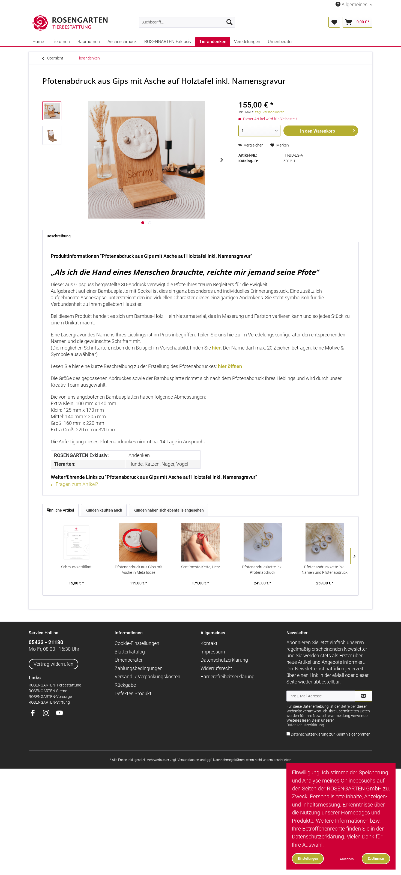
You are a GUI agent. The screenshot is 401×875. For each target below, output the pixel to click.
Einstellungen (308, 858)
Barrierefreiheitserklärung (227, 676)
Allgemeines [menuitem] (354, 4)
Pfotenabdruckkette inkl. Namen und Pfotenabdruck (325, 570)
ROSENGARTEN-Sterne (48, 691)
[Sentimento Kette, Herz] (200, 542)
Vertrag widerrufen (53, 664)
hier (216, 348)
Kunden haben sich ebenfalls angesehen (168, 510)
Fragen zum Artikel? (76, 484)
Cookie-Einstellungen (137, 643)
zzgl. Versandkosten (269, 112)
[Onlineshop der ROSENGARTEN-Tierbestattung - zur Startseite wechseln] (70, 23)
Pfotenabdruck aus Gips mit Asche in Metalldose (138, 570)
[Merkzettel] (334, 22)
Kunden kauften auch (103, 510)
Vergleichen (253, 145)
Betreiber (348, 706)
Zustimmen (376, 858)
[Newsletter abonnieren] (363, 696)
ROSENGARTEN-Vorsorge (50, 696)
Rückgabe (125, 685)
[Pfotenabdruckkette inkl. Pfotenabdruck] (263, 542)
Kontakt (208, 643)
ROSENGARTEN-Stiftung (49, 702)
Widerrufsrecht (216, 668)
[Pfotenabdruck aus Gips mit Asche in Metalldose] (139, 542)
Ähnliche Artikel (60, 510)
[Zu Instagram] (48, 713)
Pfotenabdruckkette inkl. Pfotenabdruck (262, 570)
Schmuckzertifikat (76, 567)
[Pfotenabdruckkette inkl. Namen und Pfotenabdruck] (325, 542)
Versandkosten (188, 760)
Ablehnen (347, 859)
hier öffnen (230, 366)
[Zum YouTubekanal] (61, 713)
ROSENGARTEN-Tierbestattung (55, 685)
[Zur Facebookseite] (34, 713)
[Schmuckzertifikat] (76, 542)
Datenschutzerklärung (224, 660)
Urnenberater (129, 660)
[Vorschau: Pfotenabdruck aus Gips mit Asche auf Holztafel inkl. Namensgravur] (51, 110)
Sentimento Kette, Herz (200, 567)
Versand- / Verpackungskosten (147, 676)
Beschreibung (59, 236)
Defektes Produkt (133, 693)
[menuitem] (187, 22)
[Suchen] (229, 22)
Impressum (212, 652)
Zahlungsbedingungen (139, 668)
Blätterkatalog (130, 652)
